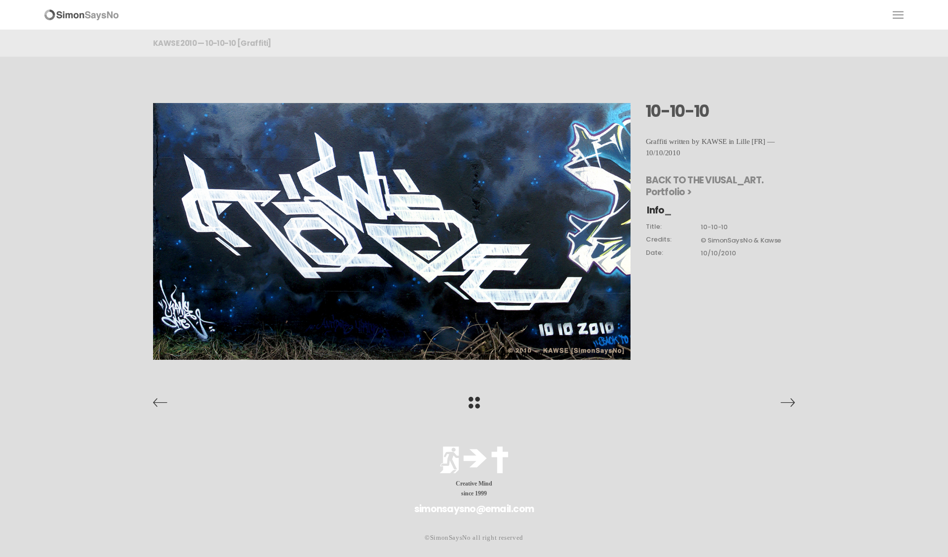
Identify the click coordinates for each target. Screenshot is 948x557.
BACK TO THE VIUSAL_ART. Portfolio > (705, 186)
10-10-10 (714, 227)
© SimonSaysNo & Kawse (741, 240)
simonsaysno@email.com (474, 509)
